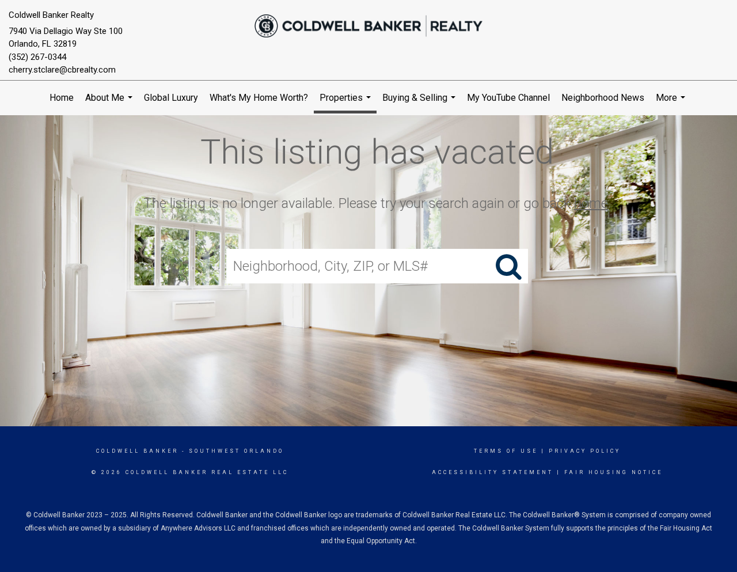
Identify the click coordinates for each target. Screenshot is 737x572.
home (591, 203)
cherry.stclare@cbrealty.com (62, 70)
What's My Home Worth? (259, 97)
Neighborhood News (602, 97)
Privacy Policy (585, 451)
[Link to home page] (368, 26)
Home (62, 97)
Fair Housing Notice (613, 472)
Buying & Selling (420, 103)
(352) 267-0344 (37, 57)
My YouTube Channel (508, 97)
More (672, 103)
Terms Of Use (506, 451)
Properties (347, 102)
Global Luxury (171, 97)
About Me (110, 103)
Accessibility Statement (492, 472)
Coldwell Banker (137, 451)
